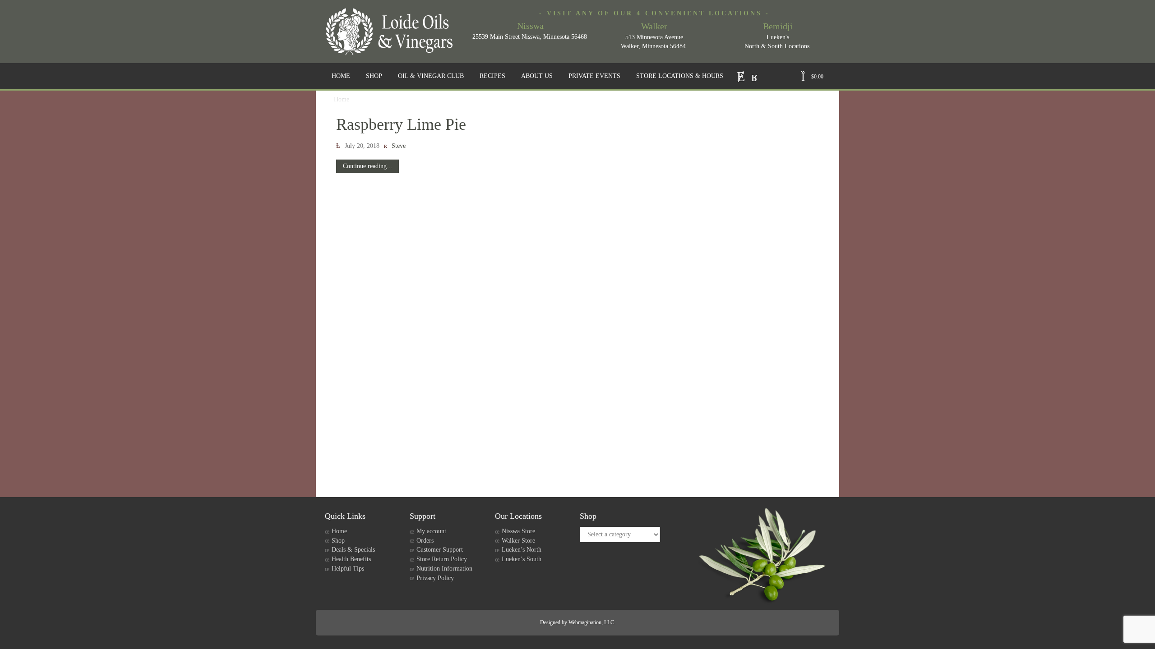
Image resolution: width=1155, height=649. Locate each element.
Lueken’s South (521, 559)
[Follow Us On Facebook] (754, 75)
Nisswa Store (518, 531)
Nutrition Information (444, 568)
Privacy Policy (435, 578)
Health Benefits (351, 559)
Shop (338, 540)
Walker (654, 26)
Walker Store (518, 540)
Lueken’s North (521, 549)
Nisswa (530, 26)
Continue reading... (367, 166)
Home (339, 531)
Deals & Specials (353, 549)
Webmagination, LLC (591, 622)
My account (431, 531)
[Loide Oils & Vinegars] (392, 31)
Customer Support (439, 549)
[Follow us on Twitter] (741, 75)
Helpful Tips (348, 568)
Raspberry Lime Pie (401, 124)
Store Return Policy (441, 559)
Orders (425, 540)
